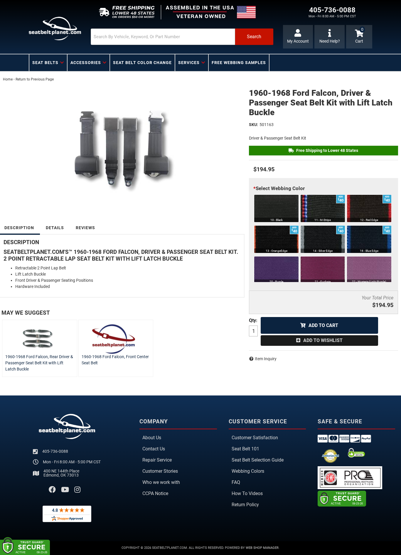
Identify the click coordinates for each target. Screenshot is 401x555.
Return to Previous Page (35, 79)
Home (8, 79)
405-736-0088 (55, 451)
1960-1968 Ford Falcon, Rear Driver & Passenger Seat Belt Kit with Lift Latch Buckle (39, 362)
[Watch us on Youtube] (65, 490)
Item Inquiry (266, 358)
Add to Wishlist (323, 340)
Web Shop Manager (262, 548)
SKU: (253, 124)
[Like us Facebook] (52, 490)
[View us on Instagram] (77, 490)
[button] (182, 36)
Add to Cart (323, 325)
